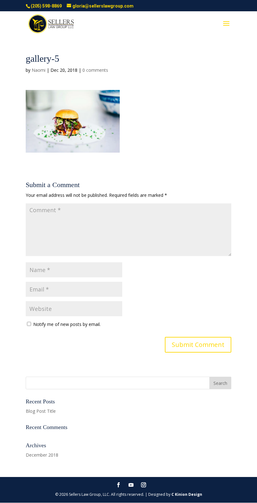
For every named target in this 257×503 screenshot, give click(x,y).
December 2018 (42, 455)
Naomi (38, 70)
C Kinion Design (186, 494)
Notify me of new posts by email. (67, 324)
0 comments (95, 70)
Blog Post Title (41, 411)
